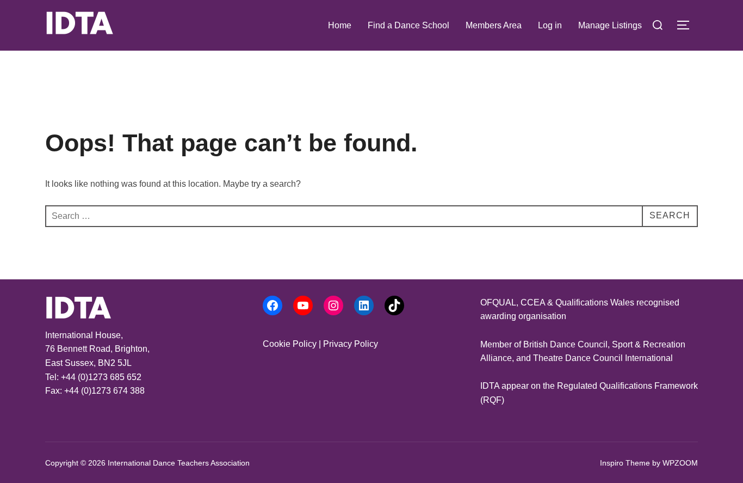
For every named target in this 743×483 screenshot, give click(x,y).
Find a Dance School (408, 25)
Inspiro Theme (625, 462)
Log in (550, 25)
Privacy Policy (350, 344)
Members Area (494, 25)
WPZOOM (680, 462)
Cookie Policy (290, 344)
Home (339, 25)
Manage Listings (610, 25)
